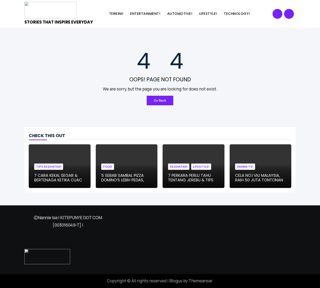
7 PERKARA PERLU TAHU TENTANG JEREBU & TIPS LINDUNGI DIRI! (190, 180)
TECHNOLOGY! (237, 13)
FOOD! (107, 166)
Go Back (160, 100)
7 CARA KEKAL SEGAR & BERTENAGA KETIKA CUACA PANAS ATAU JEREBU (59, 180)
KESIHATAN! (178, 166)
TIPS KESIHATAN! (48, 166)
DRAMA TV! (245, 166)
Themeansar (200, 281)
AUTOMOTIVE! (180, 13)
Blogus (175, 281)
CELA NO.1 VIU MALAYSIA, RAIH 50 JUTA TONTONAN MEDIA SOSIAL (259, 180)
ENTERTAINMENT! (145, 13)
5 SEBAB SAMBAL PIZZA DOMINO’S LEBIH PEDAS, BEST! (122, 180)
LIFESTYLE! (208, 13)
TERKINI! (117, 13)
